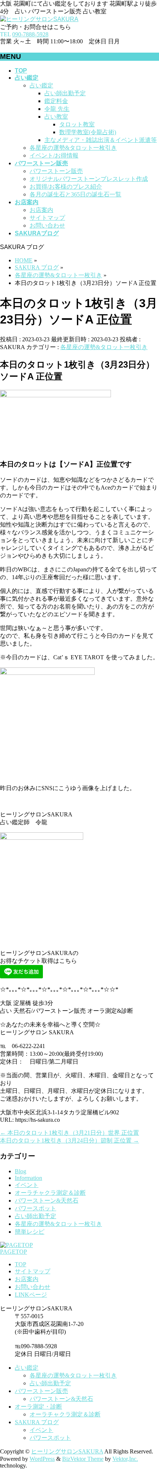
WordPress (42, 1459)
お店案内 (41, 210)
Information (28, 1178)
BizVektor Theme (83, 1459)
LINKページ (31, 1294)
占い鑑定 (41, 85)
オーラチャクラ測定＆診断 (50, 1193)
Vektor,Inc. (125, 1459)
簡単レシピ (29, 1231)
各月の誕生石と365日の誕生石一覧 (75, 194)
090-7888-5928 (30, 34)
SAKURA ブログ (37, 1422)
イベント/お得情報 (54, 155)
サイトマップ (47, 218)
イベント (26, 1185)
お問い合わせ (47, 225)
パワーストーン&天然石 (46, 1200)
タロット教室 (77, 124)
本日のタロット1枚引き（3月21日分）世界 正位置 (69, 1133)
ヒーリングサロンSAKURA (67, 1451)
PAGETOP (13, 1252)
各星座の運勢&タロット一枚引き (73, 148)
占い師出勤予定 (65, 93)
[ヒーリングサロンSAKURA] (39, 19)
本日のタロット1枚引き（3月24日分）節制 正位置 (69, 1140)
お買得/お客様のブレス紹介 (66, 186)
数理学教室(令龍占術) (87, 132)
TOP (20, 1264)
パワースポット (35, 1208)
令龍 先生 (57, 109)
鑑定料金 (56, 101)
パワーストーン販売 (56, 171)
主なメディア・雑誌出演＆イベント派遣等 (100, 140)
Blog (20, 1171)
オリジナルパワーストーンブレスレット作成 (89, 179)
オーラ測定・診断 (38, 1406)
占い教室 (56, 116)
